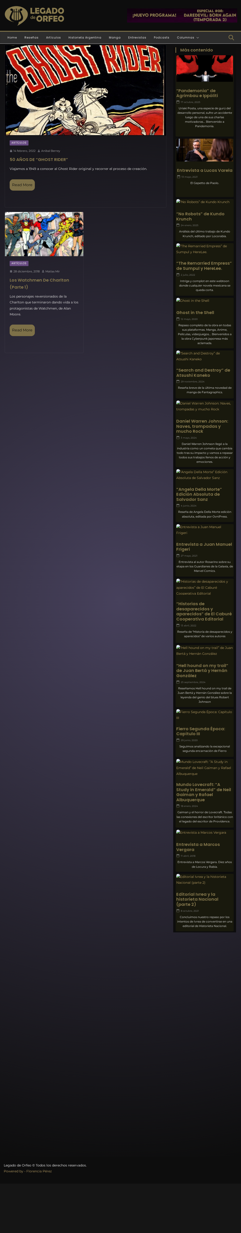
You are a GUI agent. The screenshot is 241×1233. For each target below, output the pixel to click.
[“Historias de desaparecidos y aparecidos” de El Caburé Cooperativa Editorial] (204, 588)
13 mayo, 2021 (189, 177)
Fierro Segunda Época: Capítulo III (200, 731)
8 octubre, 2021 (190, 911)
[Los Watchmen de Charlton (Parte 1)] (44, 234)
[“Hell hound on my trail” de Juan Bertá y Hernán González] (204, 651)
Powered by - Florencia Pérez (28, 1171)
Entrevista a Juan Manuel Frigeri (204, 547)
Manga (115, 37)
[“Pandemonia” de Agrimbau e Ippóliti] (204, 71)
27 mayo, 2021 (189, 555)
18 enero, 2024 (189, 806)
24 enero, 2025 (189, 225)
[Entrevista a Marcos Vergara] (204, 833)
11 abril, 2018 (188, 856)
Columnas (185, 37)
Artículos (53, 37)
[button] (196, 37)
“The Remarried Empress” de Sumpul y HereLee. (204, 266)
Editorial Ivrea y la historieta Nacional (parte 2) (197, 899)
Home (12, 37)
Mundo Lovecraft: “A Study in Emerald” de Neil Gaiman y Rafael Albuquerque (203, 792)
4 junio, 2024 (189, 505)
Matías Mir (52, 271)
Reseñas (31, 37)
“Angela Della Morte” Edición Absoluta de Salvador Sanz (199, 494)
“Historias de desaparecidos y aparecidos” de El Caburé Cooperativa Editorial (204, 611)
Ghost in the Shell (195, 312)
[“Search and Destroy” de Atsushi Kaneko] (204, 356)
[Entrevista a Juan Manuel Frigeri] (204, 530)
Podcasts (161, 37)
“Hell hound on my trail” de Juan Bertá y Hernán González (202, 670)
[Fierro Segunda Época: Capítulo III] (204, 715)
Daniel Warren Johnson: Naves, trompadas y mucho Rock (202, 426)
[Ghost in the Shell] (204, 301)
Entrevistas (137, 37)
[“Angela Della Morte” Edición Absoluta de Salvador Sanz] (204, 475)
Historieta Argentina (84, 37)
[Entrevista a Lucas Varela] (204, 154)
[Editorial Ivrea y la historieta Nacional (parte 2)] (204, 880)
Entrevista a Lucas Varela (205, 170)
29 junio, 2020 (189, 740)
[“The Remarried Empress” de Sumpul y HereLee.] (204, 249)
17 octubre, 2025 (190, 102)
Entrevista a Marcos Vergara (198, 847)
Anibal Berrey (50, 151)
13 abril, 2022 (188, 625)
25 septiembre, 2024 (193, 682)
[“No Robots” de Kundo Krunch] (204, 202)
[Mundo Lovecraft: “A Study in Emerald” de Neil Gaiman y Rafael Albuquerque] (204, 768)
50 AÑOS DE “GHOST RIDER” (39, 159)
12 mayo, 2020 (189, 319)
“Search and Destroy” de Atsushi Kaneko (203, 373)
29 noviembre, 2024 (193, 381)
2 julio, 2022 (188, 275)
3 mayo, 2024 (189, 437)
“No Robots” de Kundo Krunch (200, 216)
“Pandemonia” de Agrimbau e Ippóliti (197, 93)
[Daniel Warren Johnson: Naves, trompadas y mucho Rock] (204, 406)
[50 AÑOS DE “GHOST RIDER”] (85, 90)
